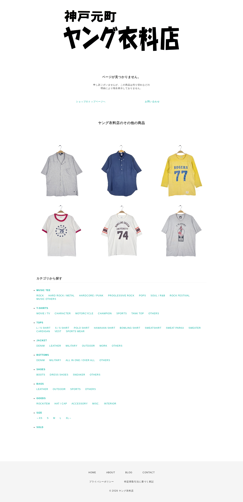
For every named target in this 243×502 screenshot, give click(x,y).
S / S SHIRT (62, 328)
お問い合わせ (152, 101)
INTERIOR (110, 403)
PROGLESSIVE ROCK (121, 295)
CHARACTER (63, 313)
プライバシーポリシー (101, 481)
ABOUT (110, 472)
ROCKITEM (43, 403)
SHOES (40, 369)
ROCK (40, 295)
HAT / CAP (60, 403)
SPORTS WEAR (75, 331)
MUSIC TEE (43, 290)
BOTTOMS (42, 355)
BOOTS (40, 374)
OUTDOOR (88, 345)
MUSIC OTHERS (46, 299)
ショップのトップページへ (91, 101)
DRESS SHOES (59, 374)
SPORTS (121, 313)
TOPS (39, 322)
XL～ (69, 418)
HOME (92, 472)
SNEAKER (79, 374)
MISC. (95, 403)
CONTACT (149, 472)
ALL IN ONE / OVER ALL (80, 360)
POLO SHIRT (81, 328)
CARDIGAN (43, 331)
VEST (58, 331)
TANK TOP (137, 313)
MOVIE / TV (43, 313)
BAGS (40, 384)
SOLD (39, 427)
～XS (39, 418)
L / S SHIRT (43, 328)
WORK (103, 345)
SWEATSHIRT (153, 328)
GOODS (41, 398)
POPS (142, 295)
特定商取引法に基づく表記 (139, 481)
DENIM (40, 345)
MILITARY (71, 345)
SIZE (39, 412)
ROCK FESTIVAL (180, 295)
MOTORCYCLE (84, 313)
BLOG (128, 472)
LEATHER (55, 345)
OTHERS (153, 313)
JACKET (41, 340)
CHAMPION (105, 313)
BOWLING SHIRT (130, 328)
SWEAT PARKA (175, 328)
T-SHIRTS (42, 308)
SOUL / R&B (158, 295)
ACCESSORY (80, 403)
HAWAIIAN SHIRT (104, 328)
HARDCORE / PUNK (91, 295)
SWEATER (195, 328)
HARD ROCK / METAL (61, 295)
